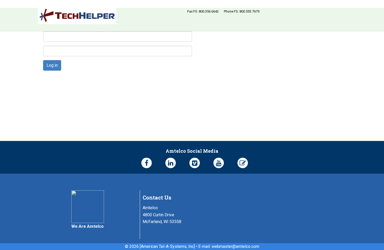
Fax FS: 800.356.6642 (203, 11)
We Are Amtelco (87, 226)
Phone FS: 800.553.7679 (241, 11)
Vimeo (194, 163)
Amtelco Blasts (242, 163)
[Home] (77, 15)
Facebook (146, 163)
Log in (52, 65)
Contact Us (157, 197)
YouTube (218, 163)
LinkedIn (170, 163)
